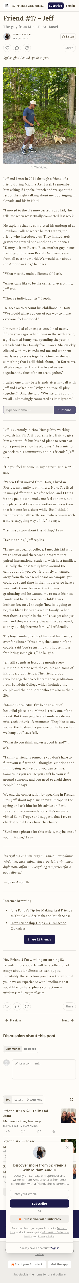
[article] (39, 1121)
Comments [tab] (13, 1049)
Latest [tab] (18, 1099)
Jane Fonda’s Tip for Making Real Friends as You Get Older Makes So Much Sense (41, 913)
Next (65, 1020)
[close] (67, 1147)
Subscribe (55, 6)
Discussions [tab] (34, 1099)
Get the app (59, 1264)
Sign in (70, 6)
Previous (15, 1020)
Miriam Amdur (22, 34)
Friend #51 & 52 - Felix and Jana (25, 1113)
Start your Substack (29, 1264)
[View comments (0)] (17, 48)
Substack (19, 1274)
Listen (70, 36)
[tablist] (20, 1049)
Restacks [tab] (30, 1049)
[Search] (72, 1100)
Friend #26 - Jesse (19, 1141)
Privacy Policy (46, 1236)
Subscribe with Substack (42, 1219)
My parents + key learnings (22, 1121)
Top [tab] (8, 1099)
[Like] (7, 48)
